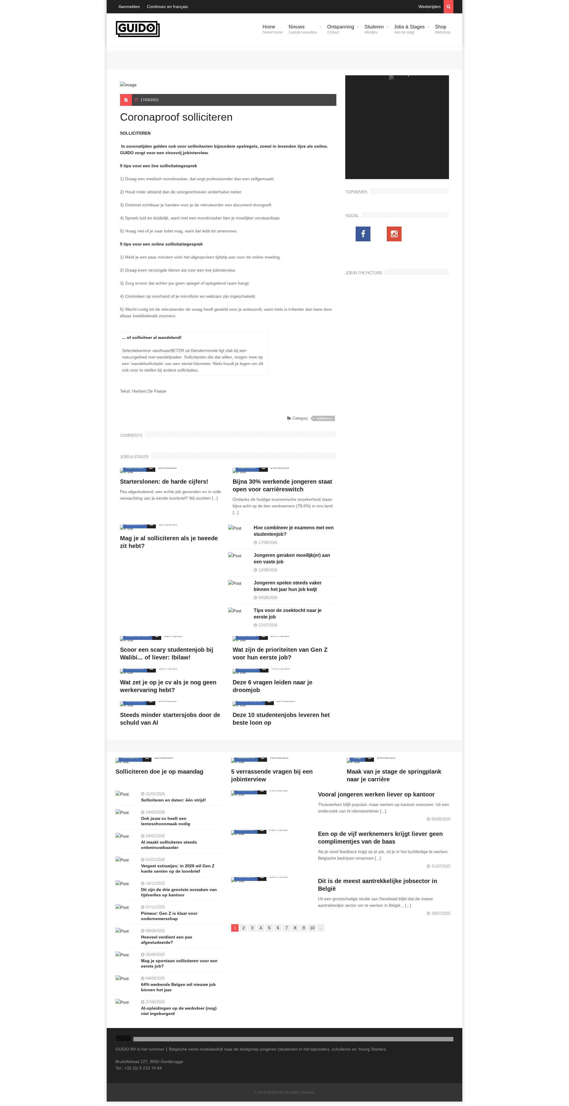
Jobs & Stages (409, 29)
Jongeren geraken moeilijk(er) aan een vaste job (292, 558)
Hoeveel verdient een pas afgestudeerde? (166, 940)
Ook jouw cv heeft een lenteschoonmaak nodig (165, 821)
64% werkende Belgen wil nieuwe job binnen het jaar (178, 987)
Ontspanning (340, 29)
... (321, 927)
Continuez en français (167, 6)
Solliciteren (324, 418)
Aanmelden (129, 6)
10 (312, 927)
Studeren (374, 29)
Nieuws (303, 29)
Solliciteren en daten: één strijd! (173, 800)
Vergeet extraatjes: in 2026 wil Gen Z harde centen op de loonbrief (178, 868)
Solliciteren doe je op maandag (159, 771)
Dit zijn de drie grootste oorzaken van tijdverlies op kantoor (179, 892)
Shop (442, 29)
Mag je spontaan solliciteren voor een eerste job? (179, 963)
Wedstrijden (429, 6)
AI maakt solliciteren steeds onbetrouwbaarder (169, 845)
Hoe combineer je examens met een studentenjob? (294, 531)
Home (273, 29)
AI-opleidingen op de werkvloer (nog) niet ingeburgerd (179, 1011)
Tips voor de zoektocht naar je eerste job (288, 613)
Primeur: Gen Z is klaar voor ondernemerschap (169, 916)
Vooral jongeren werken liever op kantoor (376, 794)
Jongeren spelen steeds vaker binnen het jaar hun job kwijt (288, 586)
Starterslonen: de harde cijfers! (164, 481)
